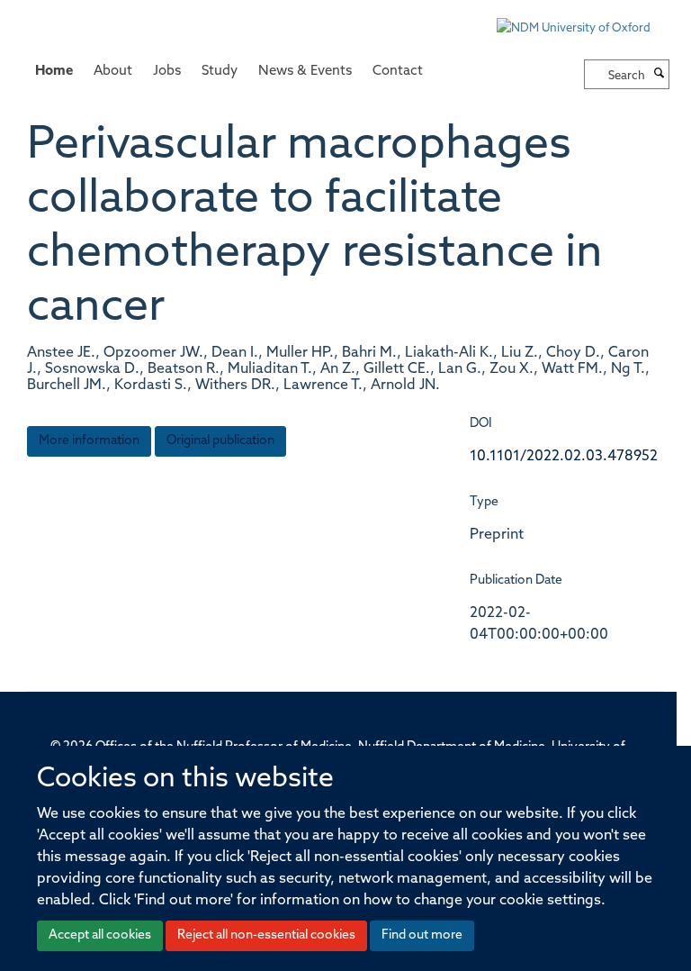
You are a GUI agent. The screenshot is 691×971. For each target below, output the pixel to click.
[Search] (659, 75)
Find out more (421, 935)
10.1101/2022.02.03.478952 (564, 456)
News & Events (305, 71)
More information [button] (89, 441)
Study (220, 71)
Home (54, 71)
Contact (397, 71)
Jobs (167, 71)
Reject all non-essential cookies (266, 935)
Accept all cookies (100, 935)
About (113, 71)
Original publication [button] (220, 441)
